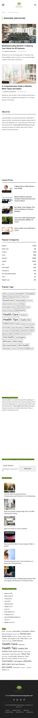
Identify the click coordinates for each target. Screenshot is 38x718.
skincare (7, 341)
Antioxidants (30, 293)
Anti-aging (11, 293)
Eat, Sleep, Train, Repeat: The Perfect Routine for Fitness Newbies (24, 209)
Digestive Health (7, 304)
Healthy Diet (25, 320)
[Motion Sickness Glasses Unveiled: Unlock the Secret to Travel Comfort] (7, 199)
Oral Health (7, 191)
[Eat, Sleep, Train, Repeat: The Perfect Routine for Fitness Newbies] (7, 209)
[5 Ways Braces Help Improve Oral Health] (7, 189)
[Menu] (3, 5)
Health (5, 202)
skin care (17, 341)
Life (3, 264)
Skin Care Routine (9, 345)
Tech (3, 277)
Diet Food (29, 300)
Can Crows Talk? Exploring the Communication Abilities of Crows (24, 220)
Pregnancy (5, 270)
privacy (7, 469)
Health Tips (10, 319)
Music (32, 330)
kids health (5, 330)
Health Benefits (20, 310)
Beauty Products (15, 297)
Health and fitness (7, 310)
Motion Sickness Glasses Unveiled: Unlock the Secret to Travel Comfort (24, 199)
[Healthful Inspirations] (19, 5)
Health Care (10, 314)
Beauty (4, 246)
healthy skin (30, 324)
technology (6, 348)
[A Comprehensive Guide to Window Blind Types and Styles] (19, 73)
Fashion (15, 304)
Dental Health (20, 300)
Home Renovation (17, 327)
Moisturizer (24, 330)
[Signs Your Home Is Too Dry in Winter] (9, 522)
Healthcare (24, 315)
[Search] (35, 5)
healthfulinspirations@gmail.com (21, 695)
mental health (15, 330)
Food (3, 255)
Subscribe (27, 468)
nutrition (17, 334)
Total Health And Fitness (21, 125)
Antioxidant (20, 293)
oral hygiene (20, 337)
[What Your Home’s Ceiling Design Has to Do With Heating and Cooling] (9, 504)
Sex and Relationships (9, 273)
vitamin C (14, 348)
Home (3, 12)
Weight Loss (6, 280)
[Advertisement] (19, 155)
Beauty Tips (25, 297)
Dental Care (8, 300)
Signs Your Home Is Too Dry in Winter (15, 528)
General (5, 42)
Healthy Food (8, 324)
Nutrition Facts (26, 334)
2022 (4, 293)
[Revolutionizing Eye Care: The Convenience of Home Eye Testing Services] (9, 554)
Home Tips (29, 327)
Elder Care (5, 249)
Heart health (6, 327)
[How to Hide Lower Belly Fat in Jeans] (7, 230)
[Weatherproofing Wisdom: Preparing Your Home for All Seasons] (19, 33)
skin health (23, 345)
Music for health (7, 334)
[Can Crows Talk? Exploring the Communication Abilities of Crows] (7, 220)
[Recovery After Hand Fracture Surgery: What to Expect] (9, 537)
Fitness (5, 212)
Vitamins (21, 348)
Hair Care (20, 307)
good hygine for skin (9, 307)
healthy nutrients (20, 324)
